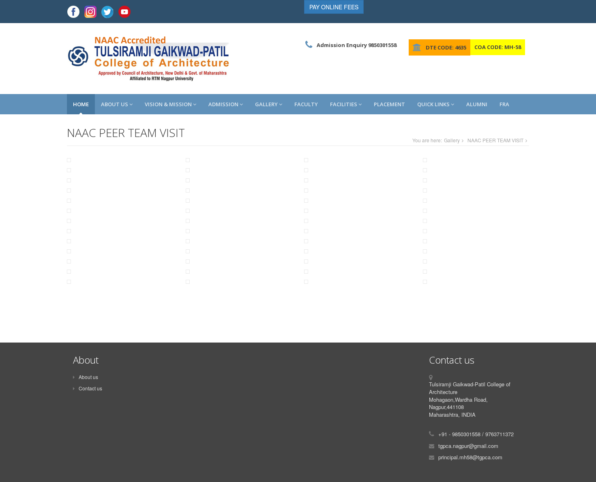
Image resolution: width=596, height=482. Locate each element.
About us (88, 376)
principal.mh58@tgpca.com (470, 457)
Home (81, 104)
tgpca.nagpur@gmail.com (468, 446)
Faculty (306, 104)
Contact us (90, 388)
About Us (115, 104)
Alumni (476, 104)
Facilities (344, 104)
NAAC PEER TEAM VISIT (495, 140)
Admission (224, 104)
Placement (389, 104)
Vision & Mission (169, 104)
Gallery (267, 104)
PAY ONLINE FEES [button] (333, 7)
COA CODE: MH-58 (497, 47)
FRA (504, 104)
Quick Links (434, 104)
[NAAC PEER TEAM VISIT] (120, 163)
